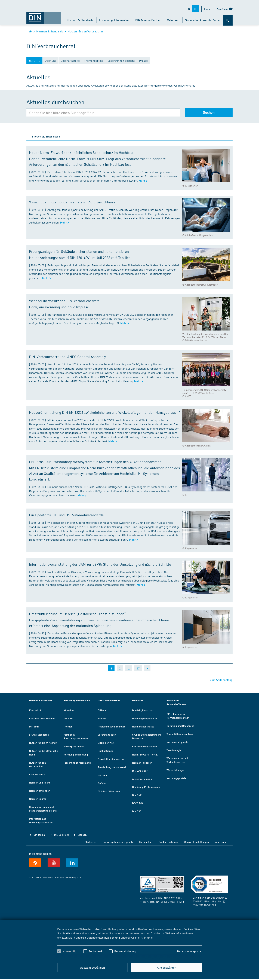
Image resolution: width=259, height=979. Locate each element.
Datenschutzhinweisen (101, 937)
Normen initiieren (142, 762)
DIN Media (39, 834)
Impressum (221, 841)
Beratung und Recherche (180, 725)
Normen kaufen (38, 798)
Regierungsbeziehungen (111, 726)
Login (207, 8)
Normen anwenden (39, 790)
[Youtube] (54, 862)
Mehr (142, 180)
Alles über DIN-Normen (42, 718)
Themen (68, 726)
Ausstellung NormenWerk (112, 767)
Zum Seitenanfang (221, 679)
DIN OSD (136, 811)
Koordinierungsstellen (145, 746)
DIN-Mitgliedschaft (142, 710)
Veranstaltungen (107, 734)
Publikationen (105, 750)
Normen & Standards (80, 20)
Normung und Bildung (75, 754)
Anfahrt (102, 783)
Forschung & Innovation (114, 20)
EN (188, 8)
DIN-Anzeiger (139, 770)
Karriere (102, 775)
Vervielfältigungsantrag (179, 733)
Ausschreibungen (142, 778)
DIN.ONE (137, 795)
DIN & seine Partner (148, 20)
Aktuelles (68, 710)
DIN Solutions (61, 834)
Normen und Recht (39, 782)
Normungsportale (176, 778)
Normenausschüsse (143, 726)
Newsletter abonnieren (111, 758)
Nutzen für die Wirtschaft (43, 742)
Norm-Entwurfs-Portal (145, 754)
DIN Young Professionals (146, 786)
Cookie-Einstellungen (196, 841)
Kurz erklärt (36, 710)
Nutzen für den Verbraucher (85, 31)
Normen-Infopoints (177, 742)
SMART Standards (39, 734)
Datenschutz (146, 841)
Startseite (90, 841)
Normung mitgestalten (145, 718)
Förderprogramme (73, 746)
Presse (102, 718)
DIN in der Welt (106, 742)
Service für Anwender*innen (203, 20)
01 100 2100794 (169, 901)
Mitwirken (173, 20)
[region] (129, 943)
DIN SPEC (34, 726)
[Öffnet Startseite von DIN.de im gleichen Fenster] (44, 16)
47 (138, 668)
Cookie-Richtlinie (142, 937)
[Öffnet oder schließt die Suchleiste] (228, 20)
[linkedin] (72, 862)
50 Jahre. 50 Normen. (109, 791)
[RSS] (35, 862)
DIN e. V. (102, 710)
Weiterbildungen (175, 770)
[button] (189, 951)
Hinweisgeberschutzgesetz (118, 841)
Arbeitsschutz (37, 774)
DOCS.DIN (137, 803)
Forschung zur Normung (77, 762)
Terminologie (173, 750)
